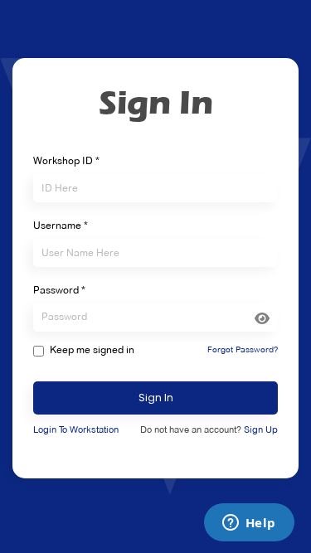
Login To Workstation (76, 429)
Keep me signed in (92, 350)
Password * (59, 290)
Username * (60, 225)
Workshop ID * (66, 161)
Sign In (155, 397)
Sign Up (261, 429)
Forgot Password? (242, 350)
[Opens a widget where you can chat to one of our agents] (248, 524)
